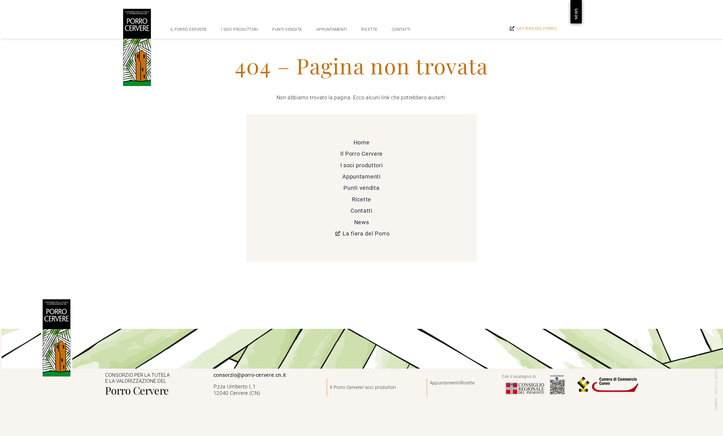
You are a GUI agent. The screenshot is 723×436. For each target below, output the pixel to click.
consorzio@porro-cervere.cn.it (250, 375)
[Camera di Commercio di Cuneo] (607, 376)
